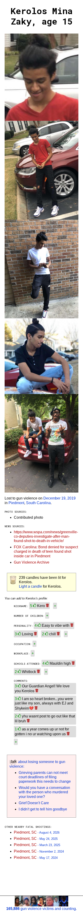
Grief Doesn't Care (34, 803)
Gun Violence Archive (31, 562)
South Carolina (38, 503)
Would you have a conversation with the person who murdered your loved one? (44, 792)
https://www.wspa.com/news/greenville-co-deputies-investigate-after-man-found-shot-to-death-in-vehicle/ (46, 536)
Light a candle (30, 586)
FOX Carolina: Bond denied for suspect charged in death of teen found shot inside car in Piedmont (46, 551)
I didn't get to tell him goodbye (43, 809)
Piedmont (16, 503)
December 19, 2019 (59, 498)
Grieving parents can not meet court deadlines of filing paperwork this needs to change (45, 777)
